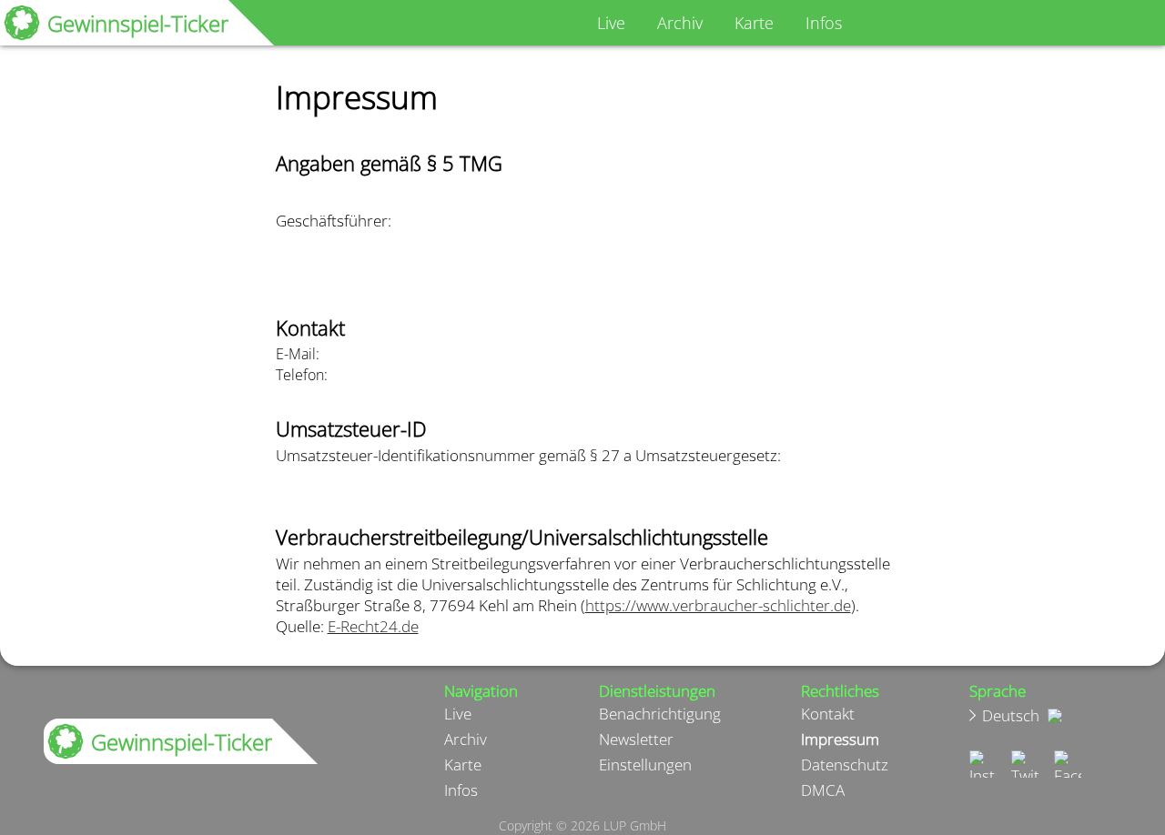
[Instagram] (982, 764)
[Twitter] (1025, 764)
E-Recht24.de (373, 626)
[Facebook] (1068, 764)
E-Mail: (297, 354)
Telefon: (302, 375)
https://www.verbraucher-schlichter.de (718, 605)
